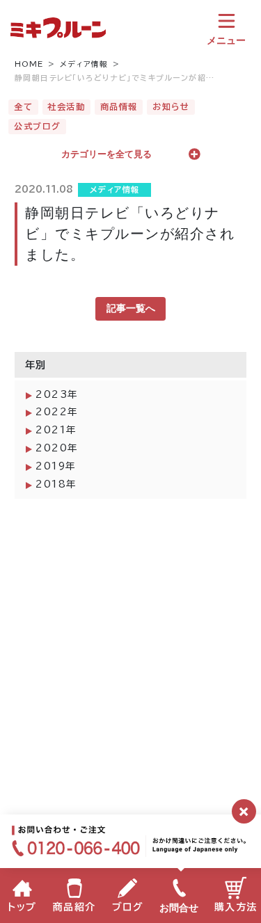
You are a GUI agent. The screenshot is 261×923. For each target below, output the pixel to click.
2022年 (57, 412)
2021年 (56, 430)
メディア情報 (84, 64)
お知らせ (170, 106)
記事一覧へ (130, 308)
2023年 (57, 394)
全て (23, 106)
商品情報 (119, 106)
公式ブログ (37, 126)
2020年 (57, 448)
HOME (29, 64)
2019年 (56, 466)
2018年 (56, 484)
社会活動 (66, 106)
